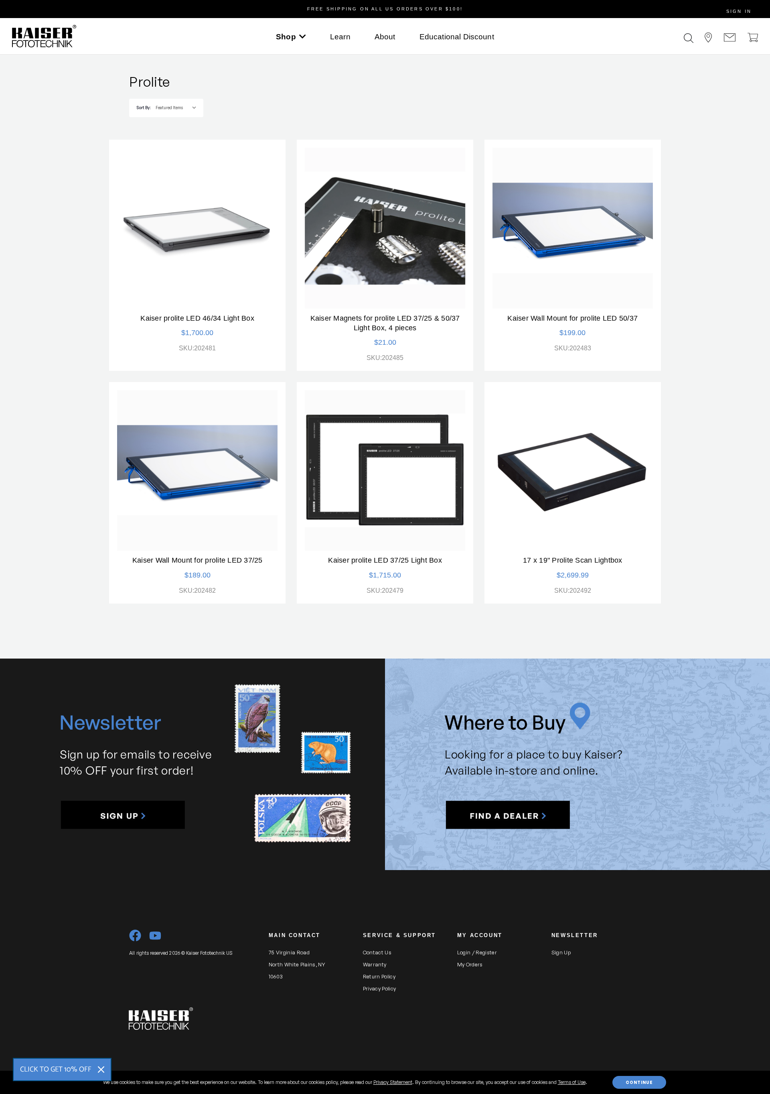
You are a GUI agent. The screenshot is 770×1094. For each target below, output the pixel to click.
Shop (286, 37)
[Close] (101, 1069)
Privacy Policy (379, 988)
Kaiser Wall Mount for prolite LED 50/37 (572, 318)
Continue (639, 1082)
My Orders (470, 964)
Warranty (375, 964)
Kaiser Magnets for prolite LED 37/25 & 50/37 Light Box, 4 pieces (385, 323)
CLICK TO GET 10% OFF (55, 1069)
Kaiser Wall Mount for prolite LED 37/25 (197, 560)
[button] (123, 815)
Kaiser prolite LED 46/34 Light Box (197, 318)
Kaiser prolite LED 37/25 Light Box (385, 560)
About (385, 37)
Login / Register (477, 952)
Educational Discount (456, 37)
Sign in (739, 11)
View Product (197, 228)
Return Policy (379, 976)
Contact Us (377, 952)
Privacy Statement (392, 1082)
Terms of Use (572, 1082)
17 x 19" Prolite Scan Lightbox (572, 560)
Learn (340, 37)
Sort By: (143, 107)
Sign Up (561, 952)
